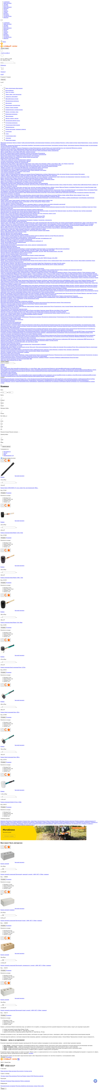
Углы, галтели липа (10, 213)
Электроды (90, 289)
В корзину (3, 492)
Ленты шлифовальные (18, 297)
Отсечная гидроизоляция (22, 357)
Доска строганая (33, 214)
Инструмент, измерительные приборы (10, 153)
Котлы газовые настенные (17, 315)
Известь (56, 163)
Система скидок (7, 16)
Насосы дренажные (41, 336)
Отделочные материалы (35, 371)
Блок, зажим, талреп (84, 222)
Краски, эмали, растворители (8, 260)
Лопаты (13, 184)
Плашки (17, 299)
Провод (14, 158)
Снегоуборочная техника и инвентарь (10, 197)
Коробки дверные (16, 221)
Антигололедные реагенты (55, 197)
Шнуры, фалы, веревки (17, 222)
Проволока (3, 246)
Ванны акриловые (30, 178)
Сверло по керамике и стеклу (39, 273)
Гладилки (94, 293)
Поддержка (6, 14)
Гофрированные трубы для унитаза (56, 174)
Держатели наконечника (16, 292)
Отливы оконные (23, 210)
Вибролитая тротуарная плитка (8, 209)
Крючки (72, 306)
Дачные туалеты (46, 201)
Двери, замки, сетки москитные (42, 368)
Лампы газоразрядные (53, 150)
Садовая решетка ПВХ (25, 170)
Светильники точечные (57, 145)
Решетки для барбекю (69, 187)
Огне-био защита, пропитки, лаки (9, 263)
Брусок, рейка (18, 360)
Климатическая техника (6, 316)
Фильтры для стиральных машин (40, 340)
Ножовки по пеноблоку (45, 282)
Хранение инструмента (6, 351)
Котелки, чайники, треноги (52, 187)
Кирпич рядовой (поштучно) (50, 271)
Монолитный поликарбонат (63, 248)
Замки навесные (22, 306)
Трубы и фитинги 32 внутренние (65, 330)
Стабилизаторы (13, 319)
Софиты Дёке (36, 212)
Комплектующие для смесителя (23, 176)
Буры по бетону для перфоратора (49, 272)
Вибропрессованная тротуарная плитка (10, 206)
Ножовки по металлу (33, 282)
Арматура (3, 235)
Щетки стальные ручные (15, 284)
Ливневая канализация (25, 328)
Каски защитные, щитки (46, 349)
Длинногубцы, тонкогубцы (91, 282)
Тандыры (13, 187)
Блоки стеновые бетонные (53, 269)
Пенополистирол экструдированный (63, 354)
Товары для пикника (6, 187)
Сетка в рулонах (18, 171)
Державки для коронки (92, 275)
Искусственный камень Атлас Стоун (35, 217)
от (1, 392)
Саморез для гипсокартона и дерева (33, 225)
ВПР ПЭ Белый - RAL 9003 (50, 258)
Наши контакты (4, 1071)
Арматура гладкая (48, 235)
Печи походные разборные (7, 188)
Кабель (17, 158)
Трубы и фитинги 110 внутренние (57, 328)
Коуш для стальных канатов (62, 222)
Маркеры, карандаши (86, 293)
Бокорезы (81, 282)
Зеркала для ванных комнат (47, 179)
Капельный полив (67, 192)
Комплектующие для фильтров (24, 340)
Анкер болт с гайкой (40, 229)
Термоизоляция (4, 310)
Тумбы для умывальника (34, 179)
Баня (2, 311)
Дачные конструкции (6, 201)
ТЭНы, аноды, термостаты (7, 159)
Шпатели (22, 293)
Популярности (7, 451)
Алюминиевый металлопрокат (8, 244)
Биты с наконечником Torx (64, 275)
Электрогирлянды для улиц (15, 345)
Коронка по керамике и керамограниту (26, 276)
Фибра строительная (43, 167)
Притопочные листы (24, 310)
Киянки (76, 281)
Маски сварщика (43, 289)
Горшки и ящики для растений (18, 196)
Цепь (95, 222)
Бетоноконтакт (22, 265)
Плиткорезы (20, 298)
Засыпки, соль (13, 340)
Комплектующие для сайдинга (65, 210)
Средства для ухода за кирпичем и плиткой (11, 268)
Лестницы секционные (17, 352)
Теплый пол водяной (31, 326)
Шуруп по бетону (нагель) (49, 227)
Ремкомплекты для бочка (41, 174)
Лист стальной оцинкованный (24, 239)
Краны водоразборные (58, 332)
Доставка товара (5, 1076)
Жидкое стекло (41, 264)
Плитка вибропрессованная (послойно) (55, 206)
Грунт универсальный (53, 260)
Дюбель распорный (29, 224)
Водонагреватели (5, 327)
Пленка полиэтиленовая (42, 354)
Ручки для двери (14, 306)
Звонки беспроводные (32, 157)
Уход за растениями (5, 196)
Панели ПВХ (27, 216)
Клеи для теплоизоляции (32, 166)
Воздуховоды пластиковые (26, 302)
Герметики (21, 267)
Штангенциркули (19, 296)
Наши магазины (7, 3)
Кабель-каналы (28, 149)
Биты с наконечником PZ (36, 275)
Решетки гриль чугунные (81, 187)
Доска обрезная (10, 360)
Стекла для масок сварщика (48, 292)
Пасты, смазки (34, 341)
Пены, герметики (5, 267)
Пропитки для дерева (32, 263)
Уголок (16, 231)
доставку (31, 1053)
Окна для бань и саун (8, 311)
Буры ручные (36, 184)
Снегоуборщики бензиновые (41, 197)
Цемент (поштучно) (69, 163)
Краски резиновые (18, 261)
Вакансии (5, 17)
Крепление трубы (31, 324)
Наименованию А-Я (8, 455)
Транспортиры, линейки (41, 296)
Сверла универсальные (72, 277)
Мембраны (77, 336)
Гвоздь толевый (37, 226)
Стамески (50, 280)
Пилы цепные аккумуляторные (44, 288)
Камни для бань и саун (19, 311)
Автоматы (36, 155)
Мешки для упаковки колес (14, 348)
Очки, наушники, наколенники (71, 349)
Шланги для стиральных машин (22, 175)
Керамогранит (22, 217)
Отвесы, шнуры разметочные (49, 294)
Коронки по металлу (63, 272)
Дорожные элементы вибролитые (34, 209)
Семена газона (8, 200)
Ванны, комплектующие (7, 178)
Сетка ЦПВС (17, 172)
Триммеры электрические (31, 191)
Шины (18, 151)
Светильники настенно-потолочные (42, 145)
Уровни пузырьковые (29, 296)
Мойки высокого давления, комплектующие (77, 285)
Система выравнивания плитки (31, 298)
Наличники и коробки (6, 221)
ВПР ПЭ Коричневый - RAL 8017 (35, 258)
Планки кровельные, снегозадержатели (10, 255)
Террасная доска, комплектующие (9, 218)
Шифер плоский (8, 256)
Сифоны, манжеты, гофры (7, 175)
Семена (2, 200)
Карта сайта (41, 1086)
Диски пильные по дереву (88, 272)
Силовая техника (5, 319)
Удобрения (52, 196)
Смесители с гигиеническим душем (51, 176)
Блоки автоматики (69, 336)
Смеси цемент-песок (37, 163)
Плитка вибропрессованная (27, 206)
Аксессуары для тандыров (37, 188)
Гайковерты (63, 286)
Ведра (73, 347)
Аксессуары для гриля (21, 187)
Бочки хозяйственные (57, 192)
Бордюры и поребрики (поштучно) (84, 206)
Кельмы (79, 293)
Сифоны (39, 175)
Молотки (44, 281)
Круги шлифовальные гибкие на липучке (22, 277)
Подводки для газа (65, 313)
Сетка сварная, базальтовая (7, 171)
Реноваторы (18, 288)
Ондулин (3, 254)
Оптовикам (8, 1081)
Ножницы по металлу (9, 281)
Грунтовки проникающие (12, 265)
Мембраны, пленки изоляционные (27, 354)
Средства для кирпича (27, 268)
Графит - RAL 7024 (40, 250)
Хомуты (19, 324)
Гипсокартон (29, 220)
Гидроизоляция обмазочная (36, 169)
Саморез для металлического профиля (74, 225)
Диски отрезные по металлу (75, 272)
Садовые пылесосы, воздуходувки (52, 189)
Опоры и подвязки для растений (38, 196)
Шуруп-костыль (23, 227)
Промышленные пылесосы (73, 286)
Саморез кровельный (60, 225)
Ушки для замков (89, 306)
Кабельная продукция (6, 158)
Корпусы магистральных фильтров (30, 339)
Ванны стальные (39, 178)
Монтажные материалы (6, 142)
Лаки (42, 263)
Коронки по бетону (41, 276)
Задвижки (39, 314)
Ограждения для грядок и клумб (26, 205)
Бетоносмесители (20, 286)
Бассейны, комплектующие (33, 195)
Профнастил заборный (6, 241)
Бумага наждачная (28, 297)
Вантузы (93, 328)
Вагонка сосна (29, 213)
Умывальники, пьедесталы (23, 183)
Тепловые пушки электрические (21, 316)
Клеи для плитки (42, 166)
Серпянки (35, 220)
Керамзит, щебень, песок (48, 163)
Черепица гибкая (10, 252)
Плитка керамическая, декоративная (10, 217)
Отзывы (5, 12)
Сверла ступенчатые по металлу (86, 277)
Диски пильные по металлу (63, 276)
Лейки (24, 192)
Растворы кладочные (52, 166)
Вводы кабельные (37, 149)
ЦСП (21, 358)
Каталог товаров (4, 48)
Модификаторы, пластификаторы (29, 167)
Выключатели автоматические (8, 155)
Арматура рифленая (39, 235)
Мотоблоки (58, 191)
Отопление (3, 326)
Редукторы (29, 290)
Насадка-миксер (69, 293)
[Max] (18, 1059)
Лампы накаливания (42, 150)
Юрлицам (5, 8)
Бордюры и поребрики (40, 206)
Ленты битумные (74, 357)
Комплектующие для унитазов (23, 174)
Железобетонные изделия (67, 368)
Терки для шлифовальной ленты (75, 297)
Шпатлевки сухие (21, 165)
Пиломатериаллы (59, 371)
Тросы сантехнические (71, 328)
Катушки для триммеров (77, 189)
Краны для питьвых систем (14, 339)
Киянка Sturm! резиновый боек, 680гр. (10, 757)
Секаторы (14, 186)
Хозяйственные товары (6, 347)
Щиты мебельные (24, 214)
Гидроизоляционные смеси (7, 169)
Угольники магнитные (69, 290)
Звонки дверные (5, 157)
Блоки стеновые (5, 269)
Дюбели (3, 224)
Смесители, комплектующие (8, 176)
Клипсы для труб (46, 149)
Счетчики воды (4, 332)
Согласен (3, 1057)
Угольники (75, 296)
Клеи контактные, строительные (29, 264)
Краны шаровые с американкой (45, 332)
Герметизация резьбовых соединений (10, 341)
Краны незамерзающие (14, 332)
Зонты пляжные (78, 195)
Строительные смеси (6, 372)
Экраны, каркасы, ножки (19, 178)
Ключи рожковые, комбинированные (65, 281)
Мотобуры (40, 191)
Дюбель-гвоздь (8, 224)
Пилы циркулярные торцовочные (36, 285)
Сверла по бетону (60, 273)
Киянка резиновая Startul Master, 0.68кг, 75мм (12, 577)
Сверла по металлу (27, 273)
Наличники (24, 221)
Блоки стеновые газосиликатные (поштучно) (71, 269)
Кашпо (48, 196)
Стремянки (26, 352)
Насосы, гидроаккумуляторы (8, 335)
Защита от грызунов (38, 204)
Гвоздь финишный (27, 226)
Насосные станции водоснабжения (27, 336)
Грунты (28, 196)
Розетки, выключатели (6, 154)
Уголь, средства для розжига (34, 187)
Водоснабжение (21, 368)
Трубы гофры (33, 175)
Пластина (20, 231)
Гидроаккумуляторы (20, 335)
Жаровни (16, 188)
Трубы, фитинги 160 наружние (8, 330)
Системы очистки (53, 340)
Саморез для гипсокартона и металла (15, 225)
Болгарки (13, 286)
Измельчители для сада (49, 191)
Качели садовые (44, 195)
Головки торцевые (74, 282)
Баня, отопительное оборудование (9, 368)
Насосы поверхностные (51, 335)
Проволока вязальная (11, 246)
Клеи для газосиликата (20, 166)
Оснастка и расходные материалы (9, 272)
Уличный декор (4, 345)
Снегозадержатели (25, 255)
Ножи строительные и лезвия (22, 281)
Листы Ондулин (23, 254)
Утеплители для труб (32, 356)
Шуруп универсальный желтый (35, 227)
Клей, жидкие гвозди (6, 264)
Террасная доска (77, 210)
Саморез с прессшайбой (48, 225)
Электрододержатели (58, 290)
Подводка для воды (5, 343)
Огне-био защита (61, 263)
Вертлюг (92, 222)
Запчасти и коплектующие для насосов (35, 335)
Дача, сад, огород (29, 368)
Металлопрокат (84, 369)
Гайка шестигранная (21, 230)
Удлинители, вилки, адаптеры (8, 148)
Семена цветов (33, 200)
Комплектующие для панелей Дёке (48, 210)
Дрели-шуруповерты (92, 286)
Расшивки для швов (39, 293)
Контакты (5, 13)
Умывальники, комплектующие (9, 183)
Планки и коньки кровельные (37, 255)
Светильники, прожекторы (7, 145)
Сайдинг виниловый (86, 210)
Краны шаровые (56, 331)
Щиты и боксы (12, 151)
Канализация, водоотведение (19, 369)
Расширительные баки (55, 324)
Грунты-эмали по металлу (41, 260)
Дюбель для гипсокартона (75, 224)
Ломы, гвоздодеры (51, 281)
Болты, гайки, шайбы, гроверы (8, 230)
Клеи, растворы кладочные (7, 166)
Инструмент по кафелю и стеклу (9, 298)
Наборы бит (75, 275)
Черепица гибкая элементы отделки (23, 252)
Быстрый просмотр (19, 475)
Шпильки (3, 234)
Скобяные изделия (5, 306)
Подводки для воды (15, 343)
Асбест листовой (64, 310)
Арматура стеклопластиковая (27, 235)
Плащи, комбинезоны (34, 349)
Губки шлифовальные (38, 297)
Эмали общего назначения (84, 260)
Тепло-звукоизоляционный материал (10, 354)
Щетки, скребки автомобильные (70, 197)
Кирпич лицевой (38, 271)
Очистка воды (4, 339)
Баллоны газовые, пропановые (79, 289)
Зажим (79, 142)
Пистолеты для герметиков (35, 294)
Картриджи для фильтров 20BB (78, 339)
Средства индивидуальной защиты (9, 349)
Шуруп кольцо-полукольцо (12, 227)
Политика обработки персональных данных (27, 1086)
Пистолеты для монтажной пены (57, 293)
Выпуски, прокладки (52, 175)
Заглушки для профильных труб (44, 238)
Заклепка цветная (17, 233)
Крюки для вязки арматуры (12, 235)
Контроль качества (38, 1076)
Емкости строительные (91, 347)
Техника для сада (5, 189)
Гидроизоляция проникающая (21, 169)
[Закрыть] (1, 85)
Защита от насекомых (27, 204)
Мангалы (62, 187)
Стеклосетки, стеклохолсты (45, 220)
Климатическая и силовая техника (47, 369)
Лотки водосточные (71, 206)
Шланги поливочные (9, 192)
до (7, 392)
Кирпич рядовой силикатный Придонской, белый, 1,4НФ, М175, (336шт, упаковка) (21, 920)
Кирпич (2, 271)
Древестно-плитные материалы (8, 358)
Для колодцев (4, 323)
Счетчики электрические (7, 161)
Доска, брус (3, 360)
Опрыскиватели (19, 192)
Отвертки (83, 280)
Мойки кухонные (5, 182)
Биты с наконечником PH (23, 275)
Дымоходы (20, 305)
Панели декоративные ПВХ (38, 216)
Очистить (3, 79)
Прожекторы (17, 145)
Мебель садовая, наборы (63, 195)
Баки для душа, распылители (34, 201)
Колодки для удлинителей (65, 148)
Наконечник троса (30, 222)
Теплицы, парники (5, 203)
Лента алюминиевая (81, 347)
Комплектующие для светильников (88, 145)
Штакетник (4, 247)
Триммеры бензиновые (15, 189)
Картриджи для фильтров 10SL (62, 339)
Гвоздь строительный (46, 226)
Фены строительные (43, 286)
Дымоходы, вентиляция (55, 368)
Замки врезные (30, 306)
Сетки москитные (5, 309)
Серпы (16, 184)
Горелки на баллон (18, 289)
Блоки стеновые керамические (16, 269)
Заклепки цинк (9, 233)
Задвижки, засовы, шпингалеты (42, 306)
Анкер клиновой (19, 229)
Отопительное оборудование (48, 371)
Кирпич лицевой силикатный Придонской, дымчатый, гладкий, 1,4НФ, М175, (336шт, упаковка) (25, 874)
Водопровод (4, 331)
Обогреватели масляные (35, 316)
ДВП (30, 358)
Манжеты (44, 175)
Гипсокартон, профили (6, 220)
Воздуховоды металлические (40, 302)
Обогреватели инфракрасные (75, 316)
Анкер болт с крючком (29, 229)
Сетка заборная (4, 170)
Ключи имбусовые (65, 282)
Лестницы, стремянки (6, 352)
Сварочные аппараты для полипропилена (11, 334)
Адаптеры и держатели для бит (50, 275)
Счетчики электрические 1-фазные (22, 161)
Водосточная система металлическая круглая (12, 250)
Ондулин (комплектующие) (12, 254)
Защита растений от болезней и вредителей (54, 204)
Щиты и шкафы (4, 151)
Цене (4, 454)
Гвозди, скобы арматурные (7, 226)
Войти (4, 41)
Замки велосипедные (79, 306)
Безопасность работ (6, 353)
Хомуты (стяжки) (17, 142)
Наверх (3, 1088)
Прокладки (24, 324)
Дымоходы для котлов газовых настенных (11, 303)
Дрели (9, 286)
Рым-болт (52, 222)
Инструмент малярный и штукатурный (10, 293)
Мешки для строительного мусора (20, 347)
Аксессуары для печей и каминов (58, 311)
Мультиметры (41, 153)
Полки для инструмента (18, 351)
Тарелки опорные (82, 275)
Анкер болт (12, 229)
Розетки (21, 154)
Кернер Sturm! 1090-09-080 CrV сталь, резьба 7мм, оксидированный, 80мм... (19, 487)
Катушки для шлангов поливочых (80, 192)
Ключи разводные (55, 282)
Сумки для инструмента (31, 351)
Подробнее (9, 1057)
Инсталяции (82, 174)
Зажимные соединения (46, 331)
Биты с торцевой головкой (34, 272)
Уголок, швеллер (5, 242)
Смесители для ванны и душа (82, 176)
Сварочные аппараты (6, 290)
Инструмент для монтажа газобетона (24, 301)
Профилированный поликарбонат (16, 248)
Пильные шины (47, 277)
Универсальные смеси (6, 163)
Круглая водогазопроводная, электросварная (24, 238)
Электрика (13, 372)
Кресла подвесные (52, 195)
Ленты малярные (68, 347)
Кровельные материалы (74, 369)
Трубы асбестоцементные (15, 322)
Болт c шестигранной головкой (34, 230)
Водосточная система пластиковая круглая (11, 251)
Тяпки (5, 186)
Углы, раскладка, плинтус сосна (48, 213)
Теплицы (12, 203)
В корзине (8, 492)
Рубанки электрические (54, 286)
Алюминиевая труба (41, 244)
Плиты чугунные (20, 314)
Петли (52, 306)
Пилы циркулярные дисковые (59, 288)
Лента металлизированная (42, 347)
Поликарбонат (4, 248)
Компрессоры (83, 286)
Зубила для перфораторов (7, 273)
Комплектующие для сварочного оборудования (59, 289)
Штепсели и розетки (77, 148)
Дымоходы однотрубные (28, 303)
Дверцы (14, 314)
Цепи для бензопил (22, 272)
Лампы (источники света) (7, 150)
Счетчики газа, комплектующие (8, 313)
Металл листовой (5, 239)
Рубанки (55, 280)
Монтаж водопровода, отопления (9, 324)
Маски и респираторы (23, 349)
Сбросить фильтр (6, 446)
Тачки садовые (62, 184)
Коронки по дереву (51, 276)
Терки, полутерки (29, 293)
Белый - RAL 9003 (49, 250)
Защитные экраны (44, 310)
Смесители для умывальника (67, 176)
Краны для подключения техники (28, 332)
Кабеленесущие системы (7, 149)
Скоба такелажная (39, 222)
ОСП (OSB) (26, 358)
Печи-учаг (21, 188)
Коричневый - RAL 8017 (29, 250)
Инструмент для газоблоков (7, 301)
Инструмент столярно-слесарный (9, 280)
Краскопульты (4, 286)
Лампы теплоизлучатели (20, 150)
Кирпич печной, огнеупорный (12, 271)
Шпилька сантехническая (12, 234)
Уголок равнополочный (20, 242)
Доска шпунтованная (14, 214)
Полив (2, 192)
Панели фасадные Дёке (34, 210)
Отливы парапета (22, 237)
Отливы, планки (5, 237)
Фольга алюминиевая (13, 310)
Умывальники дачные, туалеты (19, 201)
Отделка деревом (5, 214)
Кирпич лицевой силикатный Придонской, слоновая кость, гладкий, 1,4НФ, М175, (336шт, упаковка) (26, 965)
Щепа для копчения (49, 188)
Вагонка (3, 213)
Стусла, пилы (77, 280)
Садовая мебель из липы (20, 195)
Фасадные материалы (6, 210)
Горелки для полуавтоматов (87, 290)
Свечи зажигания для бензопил (58, 277)
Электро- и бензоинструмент (8, 285)
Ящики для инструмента (43, 351)
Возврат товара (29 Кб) (28, 1076)
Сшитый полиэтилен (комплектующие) (47, 326)
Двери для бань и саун (31, 311)
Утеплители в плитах (9, 356)
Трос (24, 222)
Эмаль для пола (74, 260)
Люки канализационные (13, 328)
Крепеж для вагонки (20, 213)
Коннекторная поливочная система (35, 192)
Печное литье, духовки (6, 314)
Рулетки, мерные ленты (53, 296)
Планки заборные (13, 237)
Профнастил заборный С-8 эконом (20, 241)
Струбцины (44, 280)
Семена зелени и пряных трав (45, 200)
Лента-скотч (33, 347)
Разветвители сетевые (27, 148)
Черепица (3, 252)
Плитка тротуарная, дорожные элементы (73, 371)
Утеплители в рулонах (20, 356)
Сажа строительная (15, 167)
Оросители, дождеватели (13, 193)
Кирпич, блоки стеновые (32, 369)
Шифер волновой (17, 256)
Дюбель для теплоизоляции (50, 224)
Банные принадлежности (43, 311)
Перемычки (12, 320)
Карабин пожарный (74, 222)
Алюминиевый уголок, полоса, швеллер (26, 244)
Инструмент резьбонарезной (8, 299)
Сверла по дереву (51, 273)
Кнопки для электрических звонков (18, 157)
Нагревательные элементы (24, 159)
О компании (6, 1)
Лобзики (95, 285)
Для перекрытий (5, 320)
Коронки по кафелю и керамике (8, 276)
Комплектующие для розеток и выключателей (34, 154)
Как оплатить (20, 1071)
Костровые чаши (92, 187)
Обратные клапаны (37, 334)
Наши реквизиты (16, 1081)
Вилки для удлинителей (52, 148)
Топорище (9, 186)
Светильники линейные (27, 145)
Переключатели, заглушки (39, 148)
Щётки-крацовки (18, 273)
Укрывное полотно (45, 205)
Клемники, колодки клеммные (52, 142)
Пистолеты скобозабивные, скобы (65, 280)
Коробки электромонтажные (37, 142)
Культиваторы (39, 189)
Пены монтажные (13, 267)
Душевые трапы (20, 330)
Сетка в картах (26, 171)
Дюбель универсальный (18, 224)
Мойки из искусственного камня (33, 182)
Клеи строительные (16, 264)
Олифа (39, 263)
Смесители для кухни (36, 176)
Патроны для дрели (38, 277)
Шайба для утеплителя (87, 224)
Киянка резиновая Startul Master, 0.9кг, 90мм (11, 622)
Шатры (71, 195)
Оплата (5, 9)
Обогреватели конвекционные (49, 316)
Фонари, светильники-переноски (71, 145)
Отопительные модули (62, 316)
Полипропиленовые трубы (86, 332)
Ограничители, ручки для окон (61, 306)
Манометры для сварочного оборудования (42, 290)
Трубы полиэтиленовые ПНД (72, 332)
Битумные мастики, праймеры (36, 357)
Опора (24, 231)
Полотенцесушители (82, 326)
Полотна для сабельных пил (21, 282)
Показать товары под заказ (9, 458)
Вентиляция (4, 302)
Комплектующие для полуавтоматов (32, 292)
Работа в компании (25, 1081)
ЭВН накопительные (14, 327)
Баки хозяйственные (83, 184)
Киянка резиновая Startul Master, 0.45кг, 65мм (12, 532)
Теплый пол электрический (7, 162)
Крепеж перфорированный (7, 231)
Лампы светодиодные (31, 150)
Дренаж (57, 196)
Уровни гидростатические (65, 296)
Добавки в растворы (6, 167)
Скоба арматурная (18, 226)
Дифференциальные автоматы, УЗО (25, 155)
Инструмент (9, 369)
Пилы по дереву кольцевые (71, 273)
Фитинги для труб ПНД (75, 331)
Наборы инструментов (88, 281)
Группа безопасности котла (67, 324)
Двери (2, 307)
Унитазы (33, 174)
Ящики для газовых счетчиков (24, 313)
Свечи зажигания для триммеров (16, 191)
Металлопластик (65, 331)
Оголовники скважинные (11, 336)
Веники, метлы (29, 184)
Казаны (43, 187)
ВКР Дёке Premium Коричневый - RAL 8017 (33, 251)
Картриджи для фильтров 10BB (47, 339)
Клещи (2, 284)
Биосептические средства (84, 328)
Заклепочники (25, 280)
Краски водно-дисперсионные (22, 260)
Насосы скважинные (80, 335)
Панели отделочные (6, 216)
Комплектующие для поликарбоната (46, 248)
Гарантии (5, 11)
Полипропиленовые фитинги (33, 331)
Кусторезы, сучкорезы (72, 184)
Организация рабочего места (21, 371)
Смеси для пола (40, 165)
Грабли (20, 184)
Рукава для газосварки (17, 290)
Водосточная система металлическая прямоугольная (13, 258)
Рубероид (46, 357)
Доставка (5, 4)
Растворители (10, 261)
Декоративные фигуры (15, 344)
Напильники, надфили (35, 281)
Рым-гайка (47, 222)
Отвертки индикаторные (32, 153)
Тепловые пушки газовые (14, 318)
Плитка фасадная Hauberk (26, 212)
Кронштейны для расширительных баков (85, 324)
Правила (46, 293)
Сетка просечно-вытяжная (7, 172)
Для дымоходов (4, 322)
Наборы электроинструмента (8, 288)
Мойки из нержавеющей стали (17, 182)
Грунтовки (3, 265)
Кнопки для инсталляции (72, 174)
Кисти (75, 293)
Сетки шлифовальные (61, 297)
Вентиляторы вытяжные (13, 302)
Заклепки (3, 233)
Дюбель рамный (39, 224)
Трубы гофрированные (18, 149)
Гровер (44, 230)
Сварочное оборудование (7, 289)
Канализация (4, 328)
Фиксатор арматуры (59, 235)
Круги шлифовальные (49, 297)
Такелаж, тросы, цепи (6, 222)
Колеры (32, 260)
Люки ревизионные (66, 302)
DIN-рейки (22, 151)
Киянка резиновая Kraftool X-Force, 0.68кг (11, 802)
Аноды (16, 159)
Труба (2, 238)
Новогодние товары (9, 371)
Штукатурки (13, 165)
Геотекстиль (37, 205)
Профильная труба (8, 238)
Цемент (14, 163)
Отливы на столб (31, 237)
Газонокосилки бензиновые (68, 191)
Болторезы (38, 280)
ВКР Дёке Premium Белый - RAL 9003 (53, 251)
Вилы (23, 184)
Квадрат (15, 243)
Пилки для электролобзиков (85, 273)
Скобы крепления (25, 142)
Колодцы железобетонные (14, 323)
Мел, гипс (61, 163)
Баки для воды (48, 192)
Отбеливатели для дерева (50, 263)
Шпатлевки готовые (31, 165)
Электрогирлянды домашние (39, 344)
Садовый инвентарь (6, 184)
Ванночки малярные (19, 294)
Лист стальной (13, 239)
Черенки (42, 184)
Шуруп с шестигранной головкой (64, 227)
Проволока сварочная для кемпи (31, 289)
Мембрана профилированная (62, 357)
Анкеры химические (58, 264)
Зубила (80, 281)
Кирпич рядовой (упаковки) (27, 271)
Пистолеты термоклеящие (21, 285)
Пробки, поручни (48, 178)
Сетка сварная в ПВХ (13, 170)
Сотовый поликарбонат (31, 248)
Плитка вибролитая (21, 209)
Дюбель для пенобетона (63, 224)
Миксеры (90, 285)
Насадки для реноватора (12, 279)
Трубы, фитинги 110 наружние (32, 330)
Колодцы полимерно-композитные (40, 328)
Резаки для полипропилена (88, 331)
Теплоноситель (91, 326)
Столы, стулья (85, 195)
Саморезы (3, 225)
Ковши (26, 294)
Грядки (21, 203)
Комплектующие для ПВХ (17, 216)
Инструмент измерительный (8, 296)
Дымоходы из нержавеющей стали (9, 305)
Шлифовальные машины (31, 286)
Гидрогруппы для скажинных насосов (55, 336)
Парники (17, 203)
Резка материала (7, 7)
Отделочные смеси (5, 165)
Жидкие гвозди (49, 264)
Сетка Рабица (42, 170)
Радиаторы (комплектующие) (64, 326)
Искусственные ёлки (26, 344)
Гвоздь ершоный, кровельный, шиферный (62, 226)
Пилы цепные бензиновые (52, 285)
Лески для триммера (89, 189)
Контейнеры (4, 348)
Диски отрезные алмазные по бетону (79, 276)
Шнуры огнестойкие (55, 310)
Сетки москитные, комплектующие (18, 309)
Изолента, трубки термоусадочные (68, 142)
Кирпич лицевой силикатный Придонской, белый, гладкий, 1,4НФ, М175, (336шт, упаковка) (24, 1010)
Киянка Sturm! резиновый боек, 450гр (10, 712)
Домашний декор (5, 344)
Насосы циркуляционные (43, 324)
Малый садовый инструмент (52, 184)
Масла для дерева (22, 263)
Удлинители (19, 148)
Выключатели (15, 154)
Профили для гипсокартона (19, 220)
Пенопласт (51, 354)
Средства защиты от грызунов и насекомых (11, 204)
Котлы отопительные (6, 315)
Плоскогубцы (32, 280)
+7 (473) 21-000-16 (5, 53)
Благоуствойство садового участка (9, 205)
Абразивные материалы (6, 297)
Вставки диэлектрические (45, 313)
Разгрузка (5, 5)
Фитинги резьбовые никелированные (16, 331)
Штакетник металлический (13, 247)
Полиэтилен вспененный (79, 354)
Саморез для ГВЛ (88, 225)
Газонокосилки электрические (28, 189)
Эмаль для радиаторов (64, 260)
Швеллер (11, 242)
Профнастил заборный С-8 (36, 241)
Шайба (47, 230)
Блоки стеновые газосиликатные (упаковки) (35, 269)
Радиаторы (74, 326)
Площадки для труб (55, 149)
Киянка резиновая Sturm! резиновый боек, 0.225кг (13, 667)
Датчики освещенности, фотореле (9, 146)
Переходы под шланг (27, 334)
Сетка (91, 371)
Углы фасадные (15, 210)
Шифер (2, 256)
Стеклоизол (52, 357)
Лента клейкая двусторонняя (56, 347)
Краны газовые (56, 313)
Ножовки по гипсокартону (7, 282)
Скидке (5, 453)
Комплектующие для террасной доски (10, 212)
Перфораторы (62, 285)
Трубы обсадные (16, 337)
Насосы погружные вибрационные (65, 335)
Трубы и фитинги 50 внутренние (48, 330)
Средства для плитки (39, 268)
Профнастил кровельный (7, 259)
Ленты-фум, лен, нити (24, 341)
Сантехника (87, 371)
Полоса (10, 243)
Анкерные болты (5, 229)
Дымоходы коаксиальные (40, 303)
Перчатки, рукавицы (58, 349)
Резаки (24, 290)
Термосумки (27, 188)
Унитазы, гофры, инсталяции (8, 174)
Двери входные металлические (11, 307)
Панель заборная (35, 170)
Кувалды (6, 284)
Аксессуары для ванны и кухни (8, 180)
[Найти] (14, 363)
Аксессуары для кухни (22, 180)
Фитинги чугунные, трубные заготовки (16, 326)
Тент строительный (42, 356)
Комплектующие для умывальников (39, 183)
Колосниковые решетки (31, 314)
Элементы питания (30, 151)
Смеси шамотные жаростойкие (23, 163)
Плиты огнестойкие (35, 310)
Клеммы (78, 290)
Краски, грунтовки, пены (62, 369)
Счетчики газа (35, 313)
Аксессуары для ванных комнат (36, 180)
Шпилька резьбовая (23, 234)
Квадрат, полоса (5, 243)
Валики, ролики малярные (7, 294)
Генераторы (20, 319)
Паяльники (22, 153)
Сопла (8, 292)
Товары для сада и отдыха (7, 195)
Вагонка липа (36, 213)
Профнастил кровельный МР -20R (21, 259)
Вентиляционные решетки (54, 302)
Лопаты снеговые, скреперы (27, 197)
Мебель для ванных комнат (7, 179)
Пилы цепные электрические (29, 288)
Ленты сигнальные (15, 353)
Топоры (19, 280)
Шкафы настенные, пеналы (21, 179)
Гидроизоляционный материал (8, 357)
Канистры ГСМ (12, 275)
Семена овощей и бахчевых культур (21, 200)
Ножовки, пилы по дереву (12, 381)
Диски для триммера (66, 189)
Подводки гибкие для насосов (28, 337)
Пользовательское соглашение (8, 1086)
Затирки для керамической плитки (52, 165)
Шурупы (3, 227)
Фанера (18, 358)
